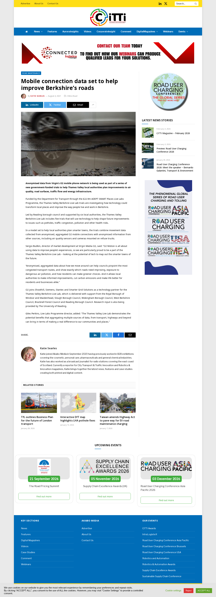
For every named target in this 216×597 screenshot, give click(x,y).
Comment (126, 31)
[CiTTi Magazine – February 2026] (148, 132)
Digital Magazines (146, 31)
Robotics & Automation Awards (158, 564)
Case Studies (28, 552)
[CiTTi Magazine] (108, 17)
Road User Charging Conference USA (161, 552)
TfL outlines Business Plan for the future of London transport (37, 420)
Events (182, 31)
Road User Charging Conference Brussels (164, 546)
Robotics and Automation (155, 558)
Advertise (25, 3)
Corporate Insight (106, 31)
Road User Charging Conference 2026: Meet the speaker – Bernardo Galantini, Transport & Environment (175, 167)
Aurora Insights (70, 31)
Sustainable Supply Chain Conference (161, 576)
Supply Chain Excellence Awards (159, 570)
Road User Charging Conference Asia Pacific (165, 540)
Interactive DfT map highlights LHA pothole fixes (77, 418)
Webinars (168, 31)
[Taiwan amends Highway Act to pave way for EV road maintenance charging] (118, 403)
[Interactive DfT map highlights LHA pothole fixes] (78, 403)
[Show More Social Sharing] (93, 105)
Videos (87, 31)
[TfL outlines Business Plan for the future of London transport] (39, 403)
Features (52, 31)
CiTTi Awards (149, 528)
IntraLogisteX (149, 534)
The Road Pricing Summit (44, 486)
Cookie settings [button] (173, 590)
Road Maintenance (31, 73)
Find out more (44, 496)
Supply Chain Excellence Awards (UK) (105, 486)
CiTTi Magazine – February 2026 (173, 133)
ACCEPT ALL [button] (204, 590)
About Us (38, 3)
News (37, 31)
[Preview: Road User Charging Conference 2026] (148, 148)
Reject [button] (188, 590)
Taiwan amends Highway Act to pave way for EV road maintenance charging (117, 420)
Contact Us (52, 3)
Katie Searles (38, 96)
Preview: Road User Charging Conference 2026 (171, 150)
